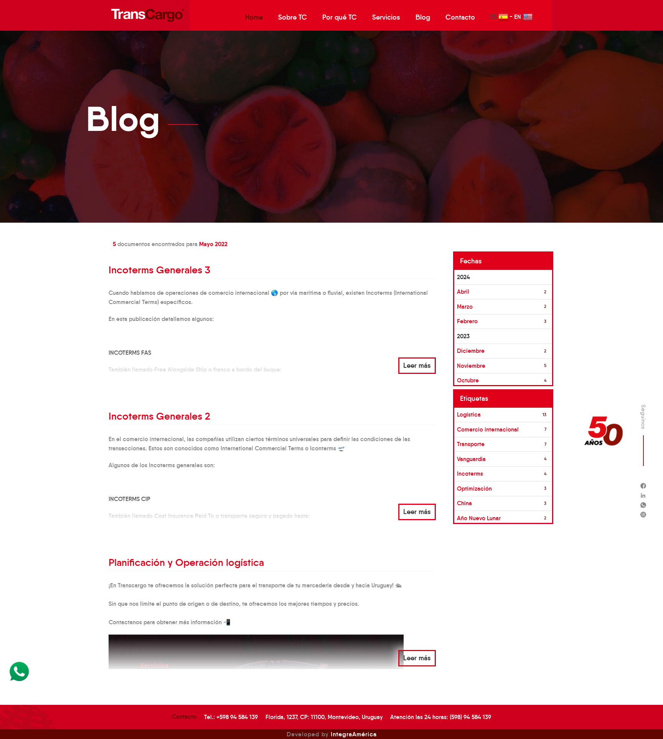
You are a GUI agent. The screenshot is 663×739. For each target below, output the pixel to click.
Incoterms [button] (470, 473)
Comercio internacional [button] (488, 429)
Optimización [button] (474, 488)
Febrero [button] (467, 321)
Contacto (460, 17)
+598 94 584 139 (237, 717)
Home (254, 17)
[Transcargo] (147, 15)
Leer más (417, 365)
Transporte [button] (471, 444)
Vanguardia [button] (471, 459)
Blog (423, 17)
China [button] (464, 503)
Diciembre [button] (471, 350)
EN (517, 16)
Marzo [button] (465, 306)
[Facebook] (643, 486)
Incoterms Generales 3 (159, 270)
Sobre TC (292, 17)
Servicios (386, 17)
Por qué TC (339, 17)
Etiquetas (474, 398)
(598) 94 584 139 (470, 717)
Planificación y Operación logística (186, 562)
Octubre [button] (468, 380)
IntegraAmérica (354, 734)
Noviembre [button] (471, 365)
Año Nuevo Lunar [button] (479, 518)
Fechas (471, 261)
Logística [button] (469, 414)
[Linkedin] (643, 495)
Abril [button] (463, 291)
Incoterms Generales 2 (159, 416)
